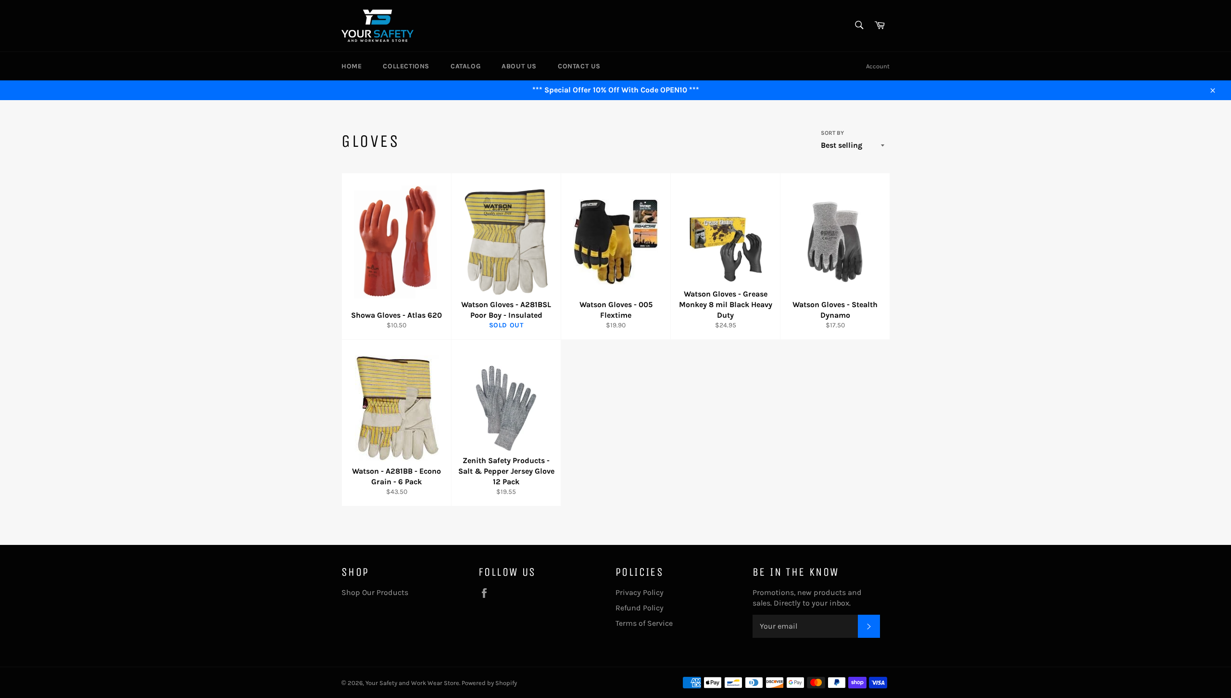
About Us (519, 66)
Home (351, 66)
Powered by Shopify (489, 682)
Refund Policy (640, 607)
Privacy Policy (640, 592)
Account (878, 66)
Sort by (832, 132)
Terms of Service (644, 623)
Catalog (465, 66)
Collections (406, 66)
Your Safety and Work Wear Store (412, 682)
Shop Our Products (374, 592)
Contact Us (579, 66)
